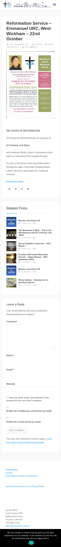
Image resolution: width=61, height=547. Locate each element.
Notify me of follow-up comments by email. (29, 411)
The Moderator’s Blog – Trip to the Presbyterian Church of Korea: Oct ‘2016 (35, 232)
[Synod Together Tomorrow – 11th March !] (11, 246)
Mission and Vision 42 (29, 220)
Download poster (15, 181)
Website (10, 384)
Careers (9, 473)
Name (10, 355)
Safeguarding (12, 469)
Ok (31, 543)
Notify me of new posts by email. (23, 422)
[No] (57, 538)
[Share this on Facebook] (9, 189)
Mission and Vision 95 (29, 269)
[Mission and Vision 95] (11, 270)
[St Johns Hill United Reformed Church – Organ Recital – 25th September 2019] (11, 258)
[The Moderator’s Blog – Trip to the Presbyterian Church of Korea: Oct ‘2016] (11, 234)
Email (10, 369)
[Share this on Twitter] (22, 189)
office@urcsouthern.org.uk (18, 526)
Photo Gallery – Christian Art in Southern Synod (33, 281)
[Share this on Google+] (16, 189)
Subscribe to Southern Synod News (21, 476)
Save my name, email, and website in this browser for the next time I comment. (27, 399)
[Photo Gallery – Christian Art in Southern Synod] (11, 283)
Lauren (38, 44)
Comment (11, 321)
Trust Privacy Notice (35, 486)
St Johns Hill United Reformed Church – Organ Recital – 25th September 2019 (33, 257)
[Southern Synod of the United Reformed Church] (27, 4)
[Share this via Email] (28, 189)
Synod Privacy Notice (15, 486)
